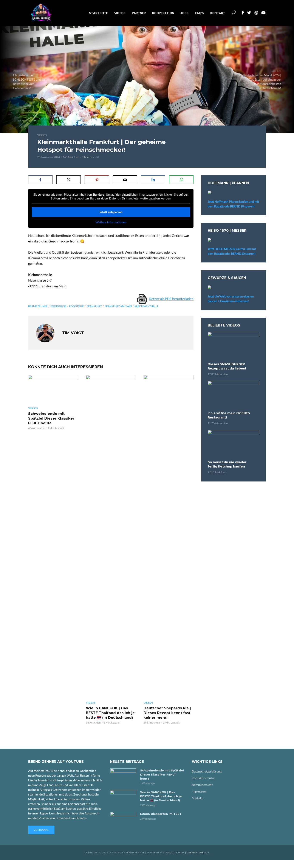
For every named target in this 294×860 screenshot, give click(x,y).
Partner (139, 13)
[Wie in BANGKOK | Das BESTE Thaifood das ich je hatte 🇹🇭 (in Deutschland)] (111, 536)
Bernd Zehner (38, 306)
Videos (119, 13)
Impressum (199, 791)
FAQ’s (199, 13)
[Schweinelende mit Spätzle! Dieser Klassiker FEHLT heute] (53, 389)
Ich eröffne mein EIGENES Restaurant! (229, 415)
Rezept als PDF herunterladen (171, 299)
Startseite (98, 13)
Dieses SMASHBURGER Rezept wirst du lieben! (227, 366)
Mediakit (198, 798)
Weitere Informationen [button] (111, 222)
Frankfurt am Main (118, 306)
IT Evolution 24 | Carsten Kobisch (186, 852)
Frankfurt (94, 306)
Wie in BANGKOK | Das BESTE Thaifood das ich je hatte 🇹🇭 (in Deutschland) (110, 712)
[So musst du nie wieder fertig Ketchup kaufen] (233, 444)
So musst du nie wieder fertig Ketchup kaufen (227, 464)
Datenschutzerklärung (206, 771)
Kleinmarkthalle (147, 306)
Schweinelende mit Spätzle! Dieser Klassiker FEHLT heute (51, 418)
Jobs (185, 13)
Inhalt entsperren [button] (110, 212)
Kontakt (217, 13)
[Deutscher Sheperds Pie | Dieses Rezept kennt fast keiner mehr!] (168, 536)
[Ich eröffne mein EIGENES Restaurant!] (233, 395)
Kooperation (163, 13)
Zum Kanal (41, 829)
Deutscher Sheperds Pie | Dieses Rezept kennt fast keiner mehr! (167, 712)
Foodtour (76, 306)
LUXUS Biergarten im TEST (161, 814)
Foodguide (58, 306)
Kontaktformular (203, 778)
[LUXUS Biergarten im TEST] (123, 820)
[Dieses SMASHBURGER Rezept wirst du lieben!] (233, 346)
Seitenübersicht (202, 784)
